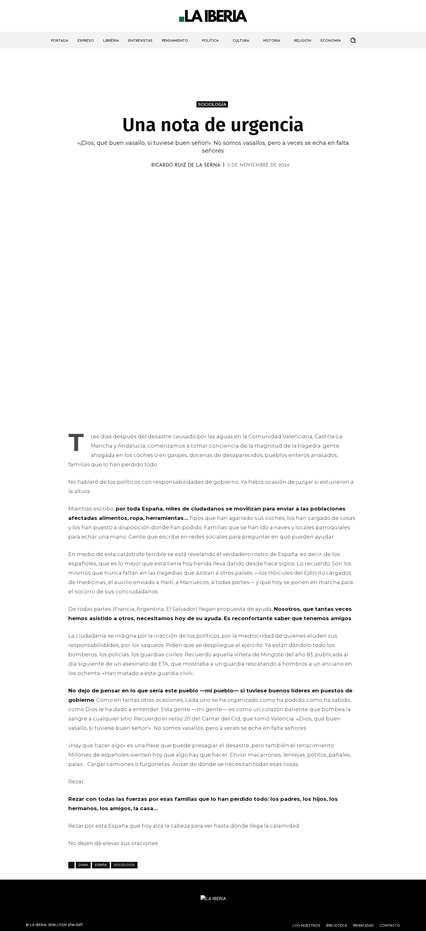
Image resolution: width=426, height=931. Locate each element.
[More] (248, 183)
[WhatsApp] (191, 183)
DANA (83, 865)
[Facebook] (205, 183)
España (101, 865)
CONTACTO (390, 926)
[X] (177, 183)
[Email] (234, 183)
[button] (353, 40)
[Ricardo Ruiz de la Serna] (144, 165)
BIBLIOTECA (336, 926)
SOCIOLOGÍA (212, 104)
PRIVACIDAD (363, 926)
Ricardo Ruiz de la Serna (185, 165)
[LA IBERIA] (213, 16)
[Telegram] (220, 183)
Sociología (124, 865)
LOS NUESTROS (306, 926)
